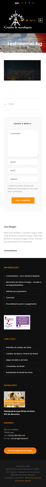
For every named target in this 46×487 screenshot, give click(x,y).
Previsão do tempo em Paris (18, 347)
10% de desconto (12, 414)
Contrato (10, 297)
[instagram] (33, 3)
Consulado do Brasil (15, 366)
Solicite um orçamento (16, 291)
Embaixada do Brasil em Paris (19, 372)
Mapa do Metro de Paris (17, 360)
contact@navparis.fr (19, 438)
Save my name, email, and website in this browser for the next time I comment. (23, 189)
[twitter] (25, 3)
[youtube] (29, 3)
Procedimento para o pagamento (21, 304)
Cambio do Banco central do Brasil (22, 353)
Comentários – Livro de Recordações (22, 276)
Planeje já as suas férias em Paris (19, 411)
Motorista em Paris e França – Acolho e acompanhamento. (23, 283)
